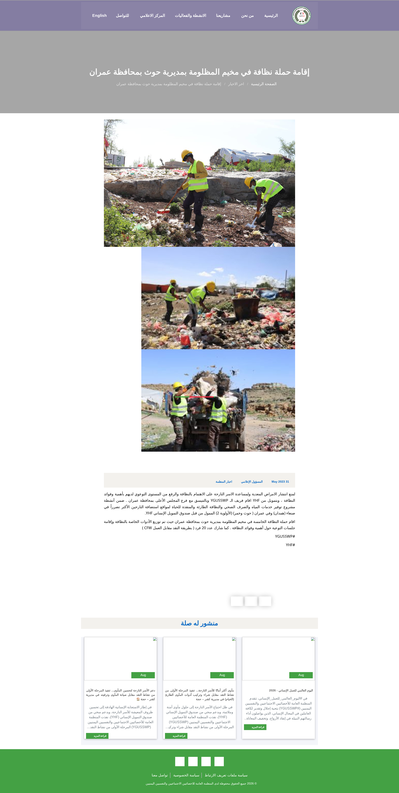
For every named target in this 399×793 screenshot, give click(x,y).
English (99, 15)
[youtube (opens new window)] (193, 761)
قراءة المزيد (257, 727)
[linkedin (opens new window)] (180, 761)
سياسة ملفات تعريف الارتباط (226, 775)
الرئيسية (271, 15)
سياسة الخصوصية (186, 775)
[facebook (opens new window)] (219, 761)
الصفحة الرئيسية (264, 84)
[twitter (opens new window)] (206, 761)
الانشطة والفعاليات (190, 15)
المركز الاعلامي (152, 15)
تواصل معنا (160, 775)
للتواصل (122, 15)
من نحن (247, 15)
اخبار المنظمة (224, 481)
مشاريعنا (223, 15)
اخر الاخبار (236, 84)
